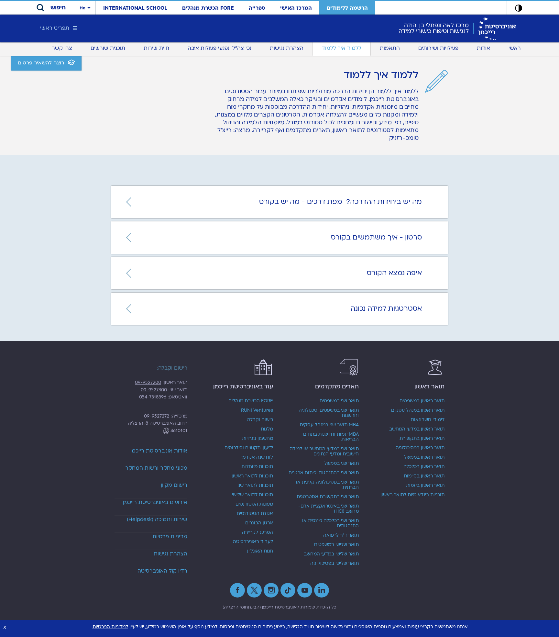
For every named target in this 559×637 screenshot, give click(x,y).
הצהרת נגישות (286, 48)
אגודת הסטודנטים (255, 513)
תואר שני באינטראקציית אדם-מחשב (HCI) (328, 509)
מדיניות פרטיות (169, 536)
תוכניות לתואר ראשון (252, 476)
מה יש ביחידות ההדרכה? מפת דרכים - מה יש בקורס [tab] (340, 202)
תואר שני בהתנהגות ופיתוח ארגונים (324, 472)
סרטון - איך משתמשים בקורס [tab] (376, 237)
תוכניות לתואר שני (255, 485)
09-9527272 (156, 416)
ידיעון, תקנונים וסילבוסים (249, 448)
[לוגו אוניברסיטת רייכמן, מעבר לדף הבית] (497, 28)
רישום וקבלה (260, 419)
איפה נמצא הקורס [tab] (394, 273)
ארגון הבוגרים (259, 523)
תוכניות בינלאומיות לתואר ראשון (412, 494)
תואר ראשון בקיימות (424, 476)
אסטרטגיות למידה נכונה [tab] (386, 308)
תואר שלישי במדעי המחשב (331, 554)
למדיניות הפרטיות (110, 627)
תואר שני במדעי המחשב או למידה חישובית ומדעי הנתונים (324, 451)
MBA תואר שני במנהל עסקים (329, 425)
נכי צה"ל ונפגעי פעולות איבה (219, 48)
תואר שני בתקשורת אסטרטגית (328, 496)
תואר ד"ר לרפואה (341, 535)
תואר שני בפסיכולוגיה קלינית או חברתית (327, 485)
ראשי (515, 48)
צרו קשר (62, 48)
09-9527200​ (148, 382)
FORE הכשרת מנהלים (208, 8)
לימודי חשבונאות (427, 419)
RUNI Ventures (257, 410)
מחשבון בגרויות (257, 438)
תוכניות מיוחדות (257, 466)
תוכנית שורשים (108, 48)
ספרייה (257, 8)
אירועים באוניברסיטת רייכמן (155, 502)
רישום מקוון (174, 485)
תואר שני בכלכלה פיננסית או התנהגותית (330, 523)
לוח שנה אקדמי (257, 457)
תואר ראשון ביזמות (425, 485)
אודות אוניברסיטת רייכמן (158, 450)
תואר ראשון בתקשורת (422, 438)
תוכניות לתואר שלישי (252, 494)
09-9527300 (154, 390)
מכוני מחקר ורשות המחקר (156, 468)
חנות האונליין (260, 551)
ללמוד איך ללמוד (341, 48)
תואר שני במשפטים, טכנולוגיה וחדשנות (329, 413)
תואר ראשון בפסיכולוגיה (420, 448)
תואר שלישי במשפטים (336, 544)
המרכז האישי (296, 8)
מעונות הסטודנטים (254, 504)
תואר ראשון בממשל (424, 457)
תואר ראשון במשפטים (422, 401)
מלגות (267, 429)
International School (135, 8)
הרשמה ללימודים (347, 8)
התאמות (390, 48)
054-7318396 (152, 397)
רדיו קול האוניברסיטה (162, 571)
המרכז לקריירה (257, 532)
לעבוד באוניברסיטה (253, 541)
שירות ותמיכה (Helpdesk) (157, 519)
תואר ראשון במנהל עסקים (417, 410)
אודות (483, 48)
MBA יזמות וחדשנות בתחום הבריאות (331, 437)
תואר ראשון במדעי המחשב (416, 429)
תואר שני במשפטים (339, 401)
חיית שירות (156, 48)
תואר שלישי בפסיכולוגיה (334, 563)
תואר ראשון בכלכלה (423, 466)
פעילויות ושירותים (438, 48)
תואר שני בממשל (341, 463)
